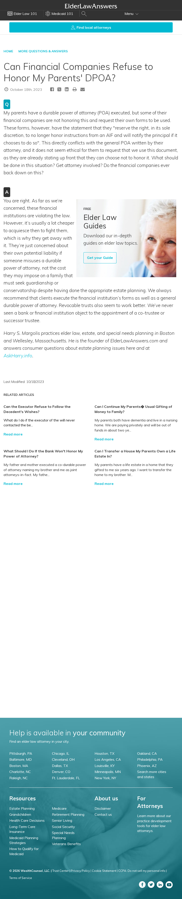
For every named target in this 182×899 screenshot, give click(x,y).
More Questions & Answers (43, 51)
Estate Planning (22, 808)
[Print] (75, 89)
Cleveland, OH (63, 759)
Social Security (63, 826)
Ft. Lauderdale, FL (66, 778)
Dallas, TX (60, 765)
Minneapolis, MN (108, 771)
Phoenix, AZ (147, 765)
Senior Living (62, 820)
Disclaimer (103, 808)
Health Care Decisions (27, 820)
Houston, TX (104, 753)
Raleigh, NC (18, 778)
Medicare (59, 808)
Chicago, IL (60, 753)
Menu (129, 13)
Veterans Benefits (66, 844)
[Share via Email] (82, 89)
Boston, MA (18, 765)
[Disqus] (91, 541)
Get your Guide (100, 257)
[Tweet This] (59, 90)
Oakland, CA (147, 753)
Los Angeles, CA (108, 759)
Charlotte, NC (20, 771)
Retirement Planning (68, 814)
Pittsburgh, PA (20, 753)
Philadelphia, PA (150, 759)
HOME (8, 51)
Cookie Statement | (105, 871)
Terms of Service (20, 878)
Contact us (103, 814)
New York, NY (105, 778)
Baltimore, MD (20, 759)
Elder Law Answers (91, 6)
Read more (13, 434)
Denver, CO (61, 771)
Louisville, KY (105, 765)
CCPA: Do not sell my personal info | (142, 871)
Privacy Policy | (81, 871)
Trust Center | (61, 871)
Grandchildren (20, 814)
